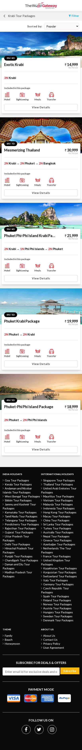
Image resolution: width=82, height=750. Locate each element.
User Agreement (53, 647)
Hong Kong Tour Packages (59, 512)
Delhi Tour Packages (17, 544)
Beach (9, 639)
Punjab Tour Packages (18, 556)
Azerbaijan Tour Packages (59, 544)
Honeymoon (12, 643)
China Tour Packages (56, 520)
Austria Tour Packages (57, 608)
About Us (49, 635)
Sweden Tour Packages (57, 616)
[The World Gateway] (41, 5)
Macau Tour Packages (56, 516)
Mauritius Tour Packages (58, 496)
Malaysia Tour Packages (58, 504)
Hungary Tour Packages (58, 612)
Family (8, 635)
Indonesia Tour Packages (59, 508)
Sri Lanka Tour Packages (58, 524)
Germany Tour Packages (58, 584)
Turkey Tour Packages (57, 528)
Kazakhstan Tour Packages (60, 568)
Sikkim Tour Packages (18, 500)
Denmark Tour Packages (58, 620)
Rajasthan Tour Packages (20, 528)
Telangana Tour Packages (21, 520)
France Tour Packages (57, 556)
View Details (41, 107)
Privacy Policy (51, 643)
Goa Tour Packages (17, 480)
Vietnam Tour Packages (58, 500)
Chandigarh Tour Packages (21, 560)
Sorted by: (34, 26)
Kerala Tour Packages (18, 484)
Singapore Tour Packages (59, 480)
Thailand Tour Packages (58, 484)
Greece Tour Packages (57, 540)
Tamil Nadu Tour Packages (21, 516)
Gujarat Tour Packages (19, 532)
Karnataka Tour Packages (21, 512)
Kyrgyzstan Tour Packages (59, 572)
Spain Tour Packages (56, 596)
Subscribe (69, 670)
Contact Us (50, 639)
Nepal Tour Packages (56, 536)
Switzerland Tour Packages (60, 576)
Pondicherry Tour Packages (22, 524)
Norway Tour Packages (57, 604)
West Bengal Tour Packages (22, 496)
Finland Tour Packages (57, 600)
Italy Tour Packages (55, 580)
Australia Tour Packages (58, 532)
